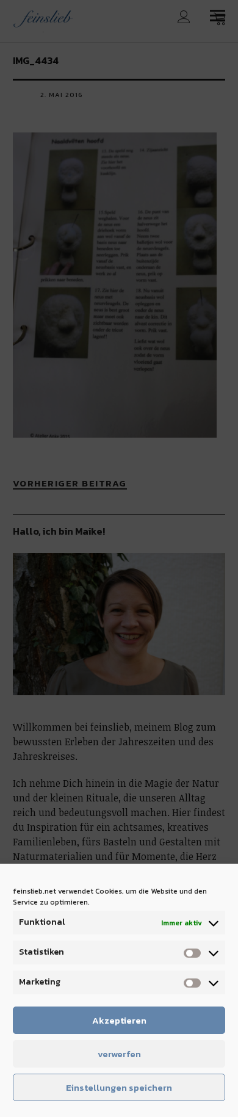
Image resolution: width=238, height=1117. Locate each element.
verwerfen (119, 1054)
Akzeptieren (119, 1020)
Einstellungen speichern (119, 1087)
